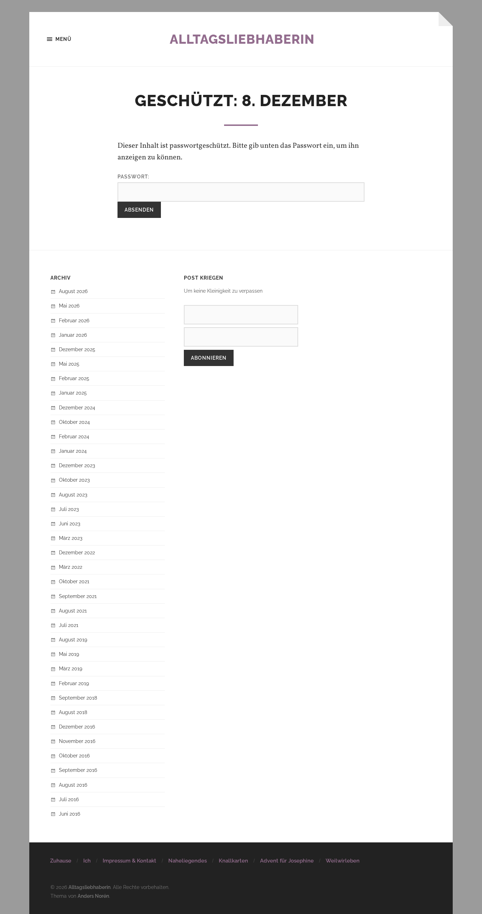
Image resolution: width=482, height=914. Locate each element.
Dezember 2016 (77, 727)
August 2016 (73, 785)
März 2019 (70, 668)
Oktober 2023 (74, 480)
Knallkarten (233, 861)
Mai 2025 (69, 364)
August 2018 (73, 712)
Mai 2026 (69, 306)
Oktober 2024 (74, 422)
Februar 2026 (74, 320)
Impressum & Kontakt (129, 861)
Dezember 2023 (77, 465)
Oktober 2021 (74, 581)
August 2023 (73, 495)
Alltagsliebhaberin (242, 39)
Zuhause (60, 861)
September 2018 (78, 698)
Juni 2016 (69, 814)
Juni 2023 (69, 523)
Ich (87, 861)
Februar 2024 (74, 436)
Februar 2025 (74, 378)
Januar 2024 (73, 451)
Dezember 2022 (77, 552)
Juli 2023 (69, 509)
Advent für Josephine (287, 861)
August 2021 (73, 611)
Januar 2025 (73, 393)
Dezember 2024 (77, 407)
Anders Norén (93, 896)
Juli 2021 (68, 625)
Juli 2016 (69, 799)
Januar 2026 (73, 335)
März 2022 (70, 567)
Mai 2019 (69, 654)
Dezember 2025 (77, 349)
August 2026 (73, 291)
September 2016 (78, 770)
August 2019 (73, 639)
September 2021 (78, 596)
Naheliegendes (187, 861)
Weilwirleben (343, 861)
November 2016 (77, 741)
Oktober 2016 (74, 755)
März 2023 (70, 538)
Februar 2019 (74, 683)
